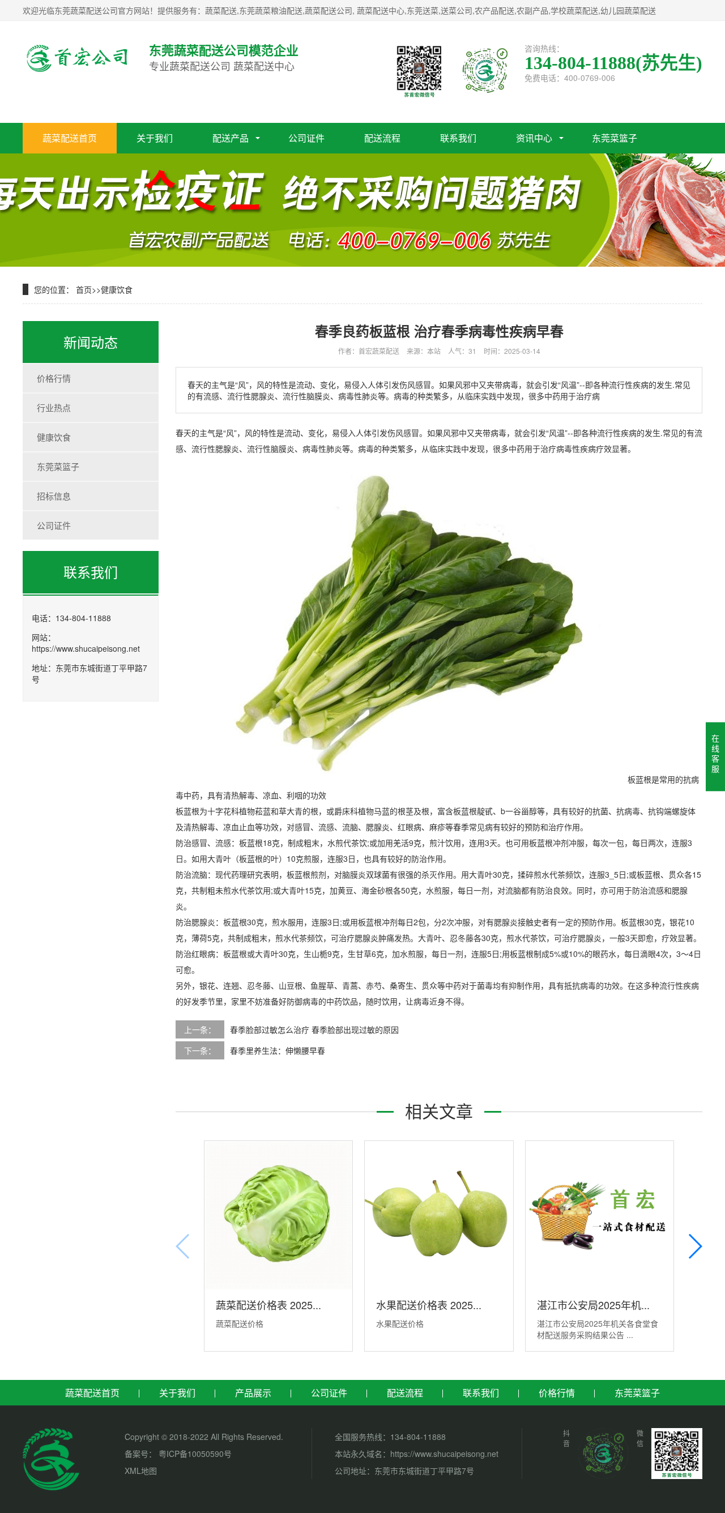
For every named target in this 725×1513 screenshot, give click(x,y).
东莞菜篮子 (614, 137)
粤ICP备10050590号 (194, 1453)
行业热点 (54, 407)
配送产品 (230, 137)
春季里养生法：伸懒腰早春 (277, 1050)
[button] (694, 1246)
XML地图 (141, 1470)
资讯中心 (534, 137)
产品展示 (253, 1392)
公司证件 (306, 137)
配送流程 (382, 137)
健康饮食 (117, 289)
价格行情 (54, 378)
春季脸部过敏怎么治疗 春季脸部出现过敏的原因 (314, 1029)
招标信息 (54, 496)
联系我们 (458, 137)
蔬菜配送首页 (69, 137)
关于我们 (155, 137)
